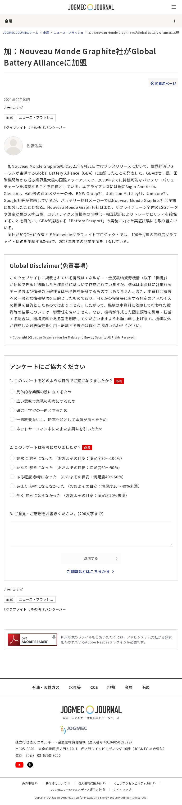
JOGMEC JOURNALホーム (20, 32)
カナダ (18, 107)
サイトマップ (122, 789)
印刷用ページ (165, 83)
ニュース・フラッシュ (68, 32)
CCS (94, 687)
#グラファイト (15, 127)
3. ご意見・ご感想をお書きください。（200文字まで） (58, 513)
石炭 (146, 687)
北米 (7, 107)
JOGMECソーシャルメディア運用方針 (78, 789)
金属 (9, 21)
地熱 (111, 687)
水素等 (75, 687)
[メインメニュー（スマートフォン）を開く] (174, 7)
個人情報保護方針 (92, 783)
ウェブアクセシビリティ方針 (135, 783)
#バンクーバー (54, 127)
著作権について (58, 783)
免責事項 (30, 783)
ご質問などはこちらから (88, 571)
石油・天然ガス (45, 687)
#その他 (34, 127)
